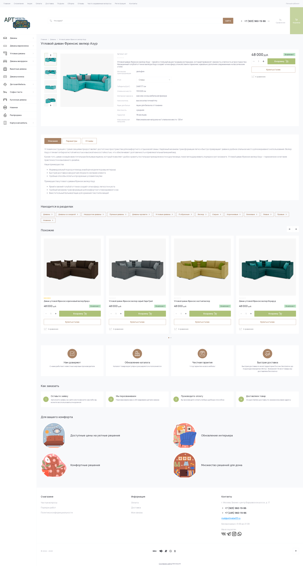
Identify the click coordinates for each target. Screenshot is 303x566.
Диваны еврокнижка (19, 45)
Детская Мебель (18, 84)
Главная (44, 39)
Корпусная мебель (18, 123)
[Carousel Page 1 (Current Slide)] (168, 337)
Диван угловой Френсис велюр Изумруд (257, 301)
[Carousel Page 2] (170, 337)
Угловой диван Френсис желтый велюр (192, 301)
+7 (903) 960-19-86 (255, 21)
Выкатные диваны (18, 69)
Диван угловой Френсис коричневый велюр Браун (67, 301)
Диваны (13, 38)
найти (228, 20)
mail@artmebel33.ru (230, 518)
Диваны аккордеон (18, 61)
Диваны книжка (17, 76)
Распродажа (15, 115)
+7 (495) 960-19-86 (235, 512)
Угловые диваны (17, 53)
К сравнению (260, 77)
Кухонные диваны (18, 99)
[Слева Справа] (154, 80)
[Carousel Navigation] (293, 229)
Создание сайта (165, 564)
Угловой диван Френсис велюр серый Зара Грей (131, 301)
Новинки (14, 107)
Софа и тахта (16, 92)
